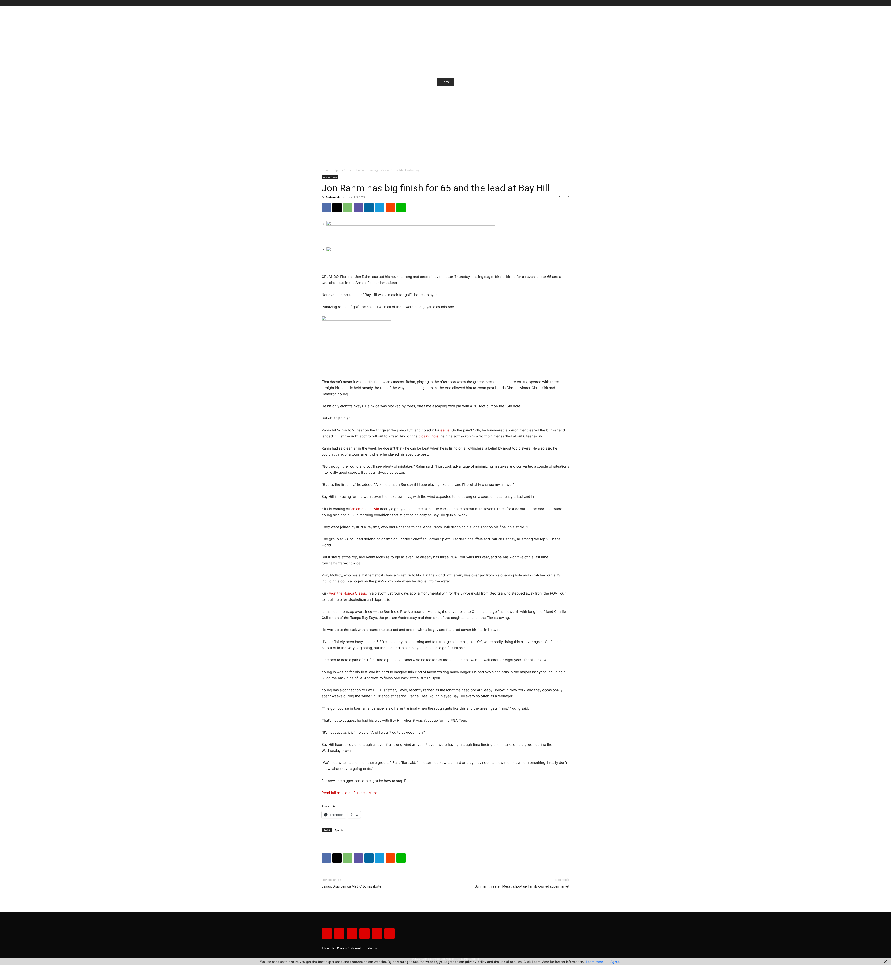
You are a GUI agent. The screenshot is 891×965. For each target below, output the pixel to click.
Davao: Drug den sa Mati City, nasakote (351, 886)
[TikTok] (556, 3)
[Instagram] (551, 3)
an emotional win (365, 509)
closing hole (429, 436)
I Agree (614, 962)
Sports (339, 830)
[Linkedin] (369, 207)
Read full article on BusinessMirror (350, 793)
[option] (445, 81)
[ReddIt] (390, 207)
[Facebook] (545, 3)
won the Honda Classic (348, 593)
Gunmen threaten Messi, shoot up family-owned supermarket (522, 886)
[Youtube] (566, 3)
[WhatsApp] (347, 207)
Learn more (594, 962)
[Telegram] (379, 207)
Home (445, 82)
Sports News (343, 170)
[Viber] (358, 207)
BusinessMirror (335, 197)
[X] (561, 3)
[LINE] (401, 207)
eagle (444, 430)
